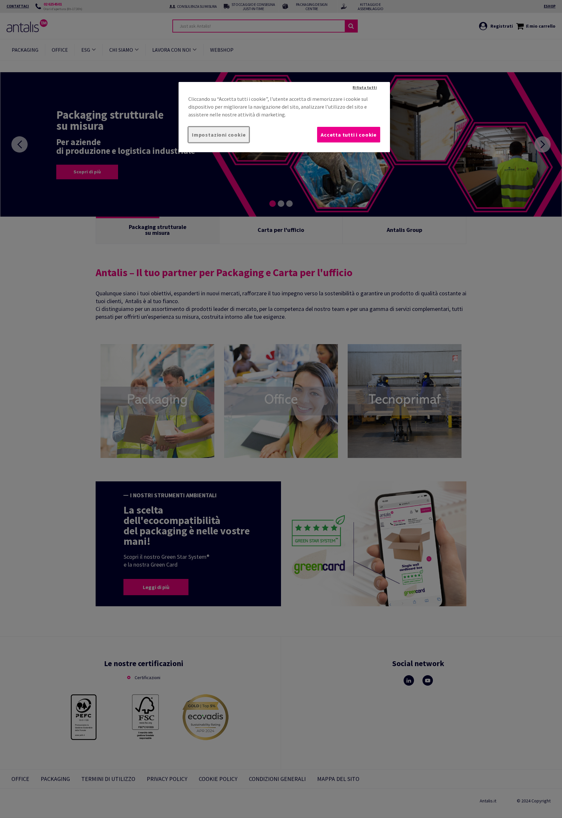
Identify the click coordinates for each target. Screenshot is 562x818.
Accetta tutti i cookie (349, 134)
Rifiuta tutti (365, 87)
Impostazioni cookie (219, 134)
